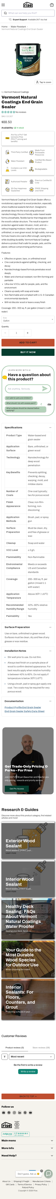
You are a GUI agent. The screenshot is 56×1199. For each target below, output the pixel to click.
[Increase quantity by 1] (28, 333)
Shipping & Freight (21, 1181)
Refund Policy (28, 1187)
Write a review (28, 1071)
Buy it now (28, 352)
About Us (6, 1181)
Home (4, 26)
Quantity (5, 326)
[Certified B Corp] (16, 1125)
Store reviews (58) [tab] (41, 1047)
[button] (8, 112)
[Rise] (6, 1125)
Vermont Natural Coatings (16, 92)
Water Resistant (18, 26)
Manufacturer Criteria (41, 1181)
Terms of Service (25, 1185)
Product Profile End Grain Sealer (23, 707)
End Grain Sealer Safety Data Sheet (25, 711)
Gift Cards (10, 1185)
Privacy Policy (41, 1185)
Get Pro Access (17, 789)
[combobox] (28, 13)
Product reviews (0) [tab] (15, 1047)
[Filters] (4, 1057)
